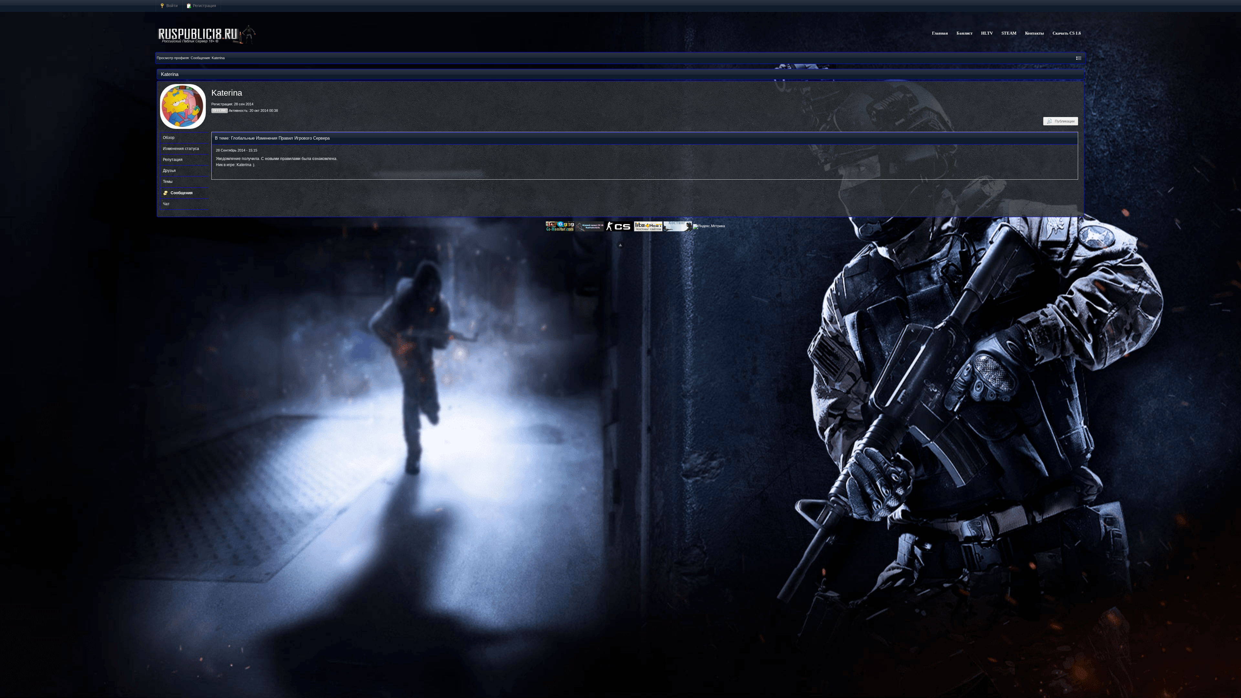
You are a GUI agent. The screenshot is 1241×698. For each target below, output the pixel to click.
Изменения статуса (181, 148)
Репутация (173, 159)
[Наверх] (620, 245)
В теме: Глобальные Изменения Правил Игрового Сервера (272, 138)
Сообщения (182, 193)
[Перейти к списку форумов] (207, 35)
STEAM (1009, 33)
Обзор (169, 137)
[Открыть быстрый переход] (1079, 58)
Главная (940, 33)
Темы (168, 181)
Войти (171, 6)
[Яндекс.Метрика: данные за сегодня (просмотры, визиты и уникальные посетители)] (709, 226)
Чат (166, 204)
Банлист (964, 33)
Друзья (169, 170)
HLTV (987, 33)
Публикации (1063, 121)
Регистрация (204, 6)
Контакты (1034, 33)
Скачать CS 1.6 (1067, 33)
